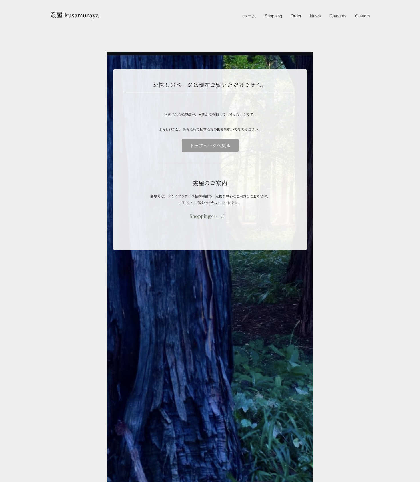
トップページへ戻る (210, 145)
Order (296, 15)
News (315, 15)
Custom (362, 15)
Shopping (273, 15)
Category (338, 15)
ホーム (249, 15)
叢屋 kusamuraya (74, 15)
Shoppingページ (207, 216)
